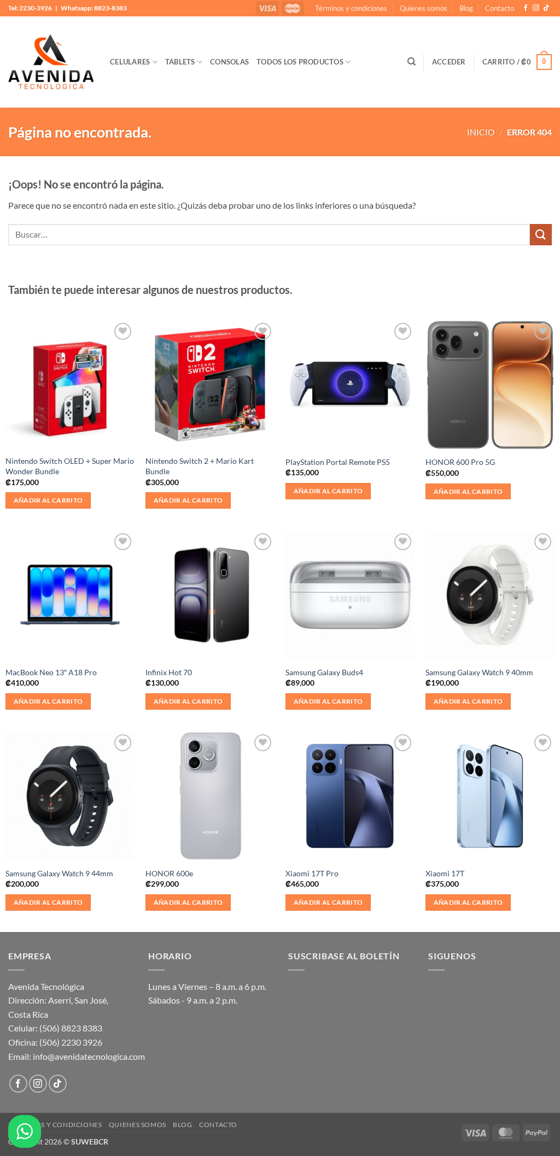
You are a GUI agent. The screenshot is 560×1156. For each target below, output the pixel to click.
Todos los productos (299, 61)
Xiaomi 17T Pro (312, 873)
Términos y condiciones (351, 8)
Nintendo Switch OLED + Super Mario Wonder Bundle (69, 466)
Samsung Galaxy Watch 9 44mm (59, 873)
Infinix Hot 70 (168, 672)
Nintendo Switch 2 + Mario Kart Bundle (199, 466)
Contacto (499, 8)
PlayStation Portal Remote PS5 (337, 462)
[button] (449, 62)
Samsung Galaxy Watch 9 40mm (479, 672)
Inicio (481, 132)
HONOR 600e (169, 873)
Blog (466, 8)
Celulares (130, 61)
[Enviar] (541, 234)
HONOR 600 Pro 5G (460, 462)
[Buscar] (411, 61)
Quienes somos (423, 8)
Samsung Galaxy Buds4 (324, 672)
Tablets (180, 61)
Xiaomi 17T (444, 873)
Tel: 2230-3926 (30, 8)
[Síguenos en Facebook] (525, 8)
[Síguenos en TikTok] (546, 8)
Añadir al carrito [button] (48, 500)
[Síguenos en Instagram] (536, 8)
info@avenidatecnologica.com (89, 1056)
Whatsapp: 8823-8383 (94, 8)
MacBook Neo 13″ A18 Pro (51, 672)
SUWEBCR (89, 1141)
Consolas (229, 61)
